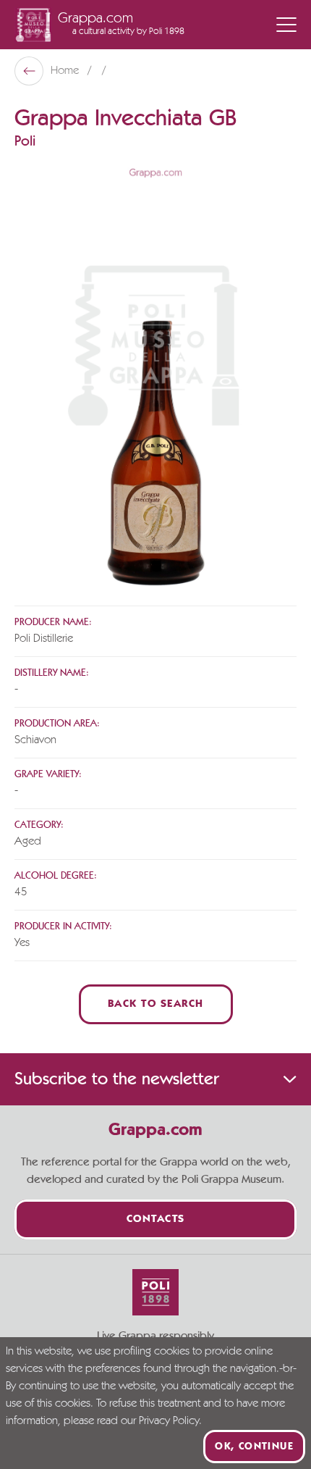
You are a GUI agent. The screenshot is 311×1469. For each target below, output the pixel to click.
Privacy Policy (169, 1421)
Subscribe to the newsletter (116, 1079)
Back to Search (156, 1004)
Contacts (156, 1219)
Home (66, 71)
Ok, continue (254, 1446)
